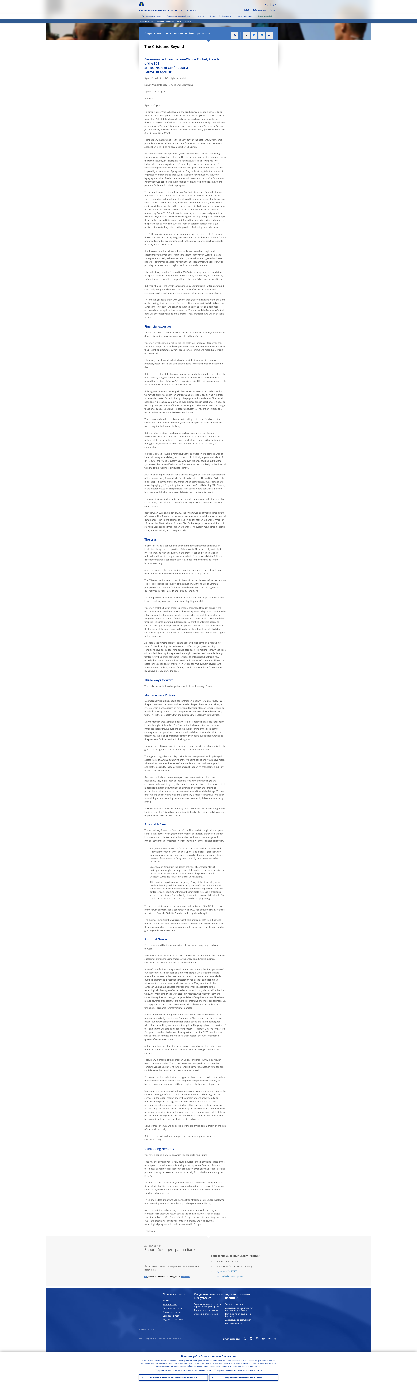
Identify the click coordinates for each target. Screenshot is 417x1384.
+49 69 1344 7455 (228, 1272)
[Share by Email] (269, 35)
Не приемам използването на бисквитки (243, 1377)
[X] (245, 1338)
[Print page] (234, 35)
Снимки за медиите (172, 1312)
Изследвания (226, 16)
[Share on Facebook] (254, 35)
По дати (188, 21)
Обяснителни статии (172, 1308)
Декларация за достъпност (238, 1320)
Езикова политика (233, 1324)
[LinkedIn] (251, 1338)
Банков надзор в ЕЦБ (265, 16)
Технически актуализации (206, 1310)
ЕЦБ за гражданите (259, 10)
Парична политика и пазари (151, 16)
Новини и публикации (244, 16)
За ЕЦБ (246, 10)
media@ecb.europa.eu (231, 1276)
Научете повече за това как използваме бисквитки (239, 1371)
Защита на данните (234, 1304)
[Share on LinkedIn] (261, 35)
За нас (166, 1301)
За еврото (213, 16)
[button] (270, 4)
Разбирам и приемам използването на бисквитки (173, 1377)
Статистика (200, 16)
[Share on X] (246, 35)
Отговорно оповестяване (206, 1314)
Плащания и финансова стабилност (179, 16)
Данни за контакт (171, 1316)
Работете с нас (170, 1305)
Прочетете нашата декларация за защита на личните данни (184, 1371)
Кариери (273, 10)
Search (266, 5)
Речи (179, 21)
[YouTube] (263, 1338)
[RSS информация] (275, 1338)
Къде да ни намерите (173, 1320)
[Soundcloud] (269, 1338)
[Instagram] (257, 1338)
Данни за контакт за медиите (163, 1277)
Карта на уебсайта (147, 1329)
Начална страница (146, 21)
